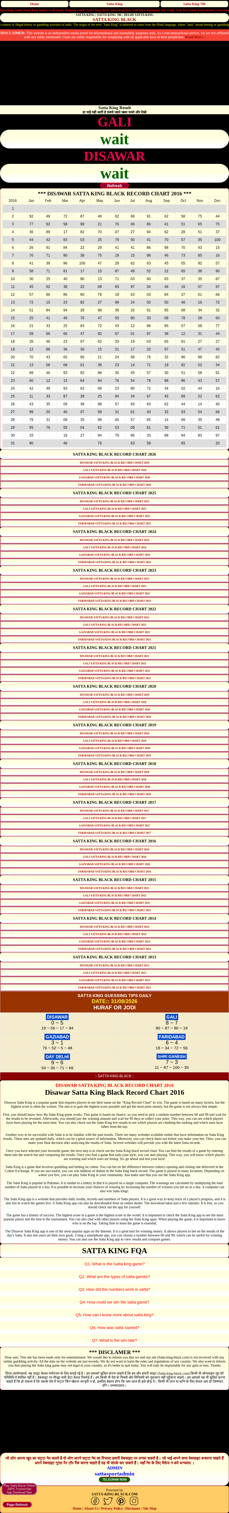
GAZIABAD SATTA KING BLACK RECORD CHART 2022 (114, 632)
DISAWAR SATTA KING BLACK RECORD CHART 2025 (114, 501)
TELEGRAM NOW (114, 1479)
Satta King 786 (194, 4)
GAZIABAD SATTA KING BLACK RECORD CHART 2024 (114, 554)
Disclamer (132, 1508)
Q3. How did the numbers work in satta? (114, 1289)
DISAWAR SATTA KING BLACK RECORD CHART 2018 (114, 772)
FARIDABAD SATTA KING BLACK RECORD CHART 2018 (114, 794)
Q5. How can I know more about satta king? (115, 1315)
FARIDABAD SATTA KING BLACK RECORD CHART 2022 (114, 639)
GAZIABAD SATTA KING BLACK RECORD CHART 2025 (114, 516)
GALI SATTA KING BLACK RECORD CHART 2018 (114, 779)
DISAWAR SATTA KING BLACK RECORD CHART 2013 (114, 965)
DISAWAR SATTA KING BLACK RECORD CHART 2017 (114, 810)
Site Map (150, 1508)
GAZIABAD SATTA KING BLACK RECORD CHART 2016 (114, 864)
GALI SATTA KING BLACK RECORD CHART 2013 (114, 972)
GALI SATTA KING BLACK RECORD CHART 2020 (114, 702)
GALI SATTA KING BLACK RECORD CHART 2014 (114, 934)
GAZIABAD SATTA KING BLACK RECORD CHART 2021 (114, 670)
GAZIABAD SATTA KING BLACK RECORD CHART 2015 (114, 902)
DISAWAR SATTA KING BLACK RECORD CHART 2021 (114, 656)
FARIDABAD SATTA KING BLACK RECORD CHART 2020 (114, 716)
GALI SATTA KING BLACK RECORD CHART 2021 (114, 663)
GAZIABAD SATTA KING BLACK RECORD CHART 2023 (114, 593)
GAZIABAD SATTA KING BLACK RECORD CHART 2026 (114, 477)
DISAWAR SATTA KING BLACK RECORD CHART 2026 (114, 462)
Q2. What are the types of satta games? (114, 1276)
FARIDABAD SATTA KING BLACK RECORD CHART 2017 (114, 833)
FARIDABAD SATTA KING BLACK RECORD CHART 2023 (114, 600)
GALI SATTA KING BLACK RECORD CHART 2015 (114, 895)
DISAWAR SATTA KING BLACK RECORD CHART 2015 (114, 888)
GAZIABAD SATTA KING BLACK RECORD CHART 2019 (114, 748)
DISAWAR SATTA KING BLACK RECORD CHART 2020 (114, 694)
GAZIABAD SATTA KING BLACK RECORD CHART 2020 (114, 709)
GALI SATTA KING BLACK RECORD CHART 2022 (114, 624)
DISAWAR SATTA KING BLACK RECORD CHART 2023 (114, 578)
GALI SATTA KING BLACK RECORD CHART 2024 (114, 547)
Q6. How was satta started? (114, 1327)
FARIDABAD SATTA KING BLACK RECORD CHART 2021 (114, 678)
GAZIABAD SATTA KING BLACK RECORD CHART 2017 (114, 825)
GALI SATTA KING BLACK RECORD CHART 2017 (114, 818)
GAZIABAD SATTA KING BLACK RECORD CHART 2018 (114, 786)
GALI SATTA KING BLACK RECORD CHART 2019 (114, 740)
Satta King (114, 4)
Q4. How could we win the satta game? (114, 1302)
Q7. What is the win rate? (114, 1340)
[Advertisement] (114, 74)
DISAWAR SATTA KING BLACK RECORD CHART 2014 (114, 926)
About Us (91, 1508)
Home (34, 4)
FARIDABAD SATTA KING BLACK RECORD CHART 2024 (114, 562)
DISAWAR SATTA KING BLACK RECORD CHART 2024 (114, 540)
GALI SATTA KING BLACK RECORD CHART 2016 (114, 856)
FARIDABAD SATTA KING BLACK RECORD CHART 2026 (114, 484)
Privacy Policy (112, 1508)
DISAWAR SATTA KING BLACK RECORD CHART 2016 (114, 849)
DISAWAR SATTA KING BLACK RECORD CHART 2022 (114, 617)
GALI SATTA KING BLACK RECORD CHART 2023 (114, 586)
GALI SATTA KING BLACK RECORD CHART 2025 (114, 508)
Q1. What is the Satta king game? (115, 1264)
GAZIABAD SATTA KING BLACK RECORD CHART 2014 (114, 941)
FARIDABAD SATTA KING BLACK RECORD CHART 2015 (114, 910)
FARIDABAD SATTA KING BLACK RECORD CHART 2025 (114, 523)
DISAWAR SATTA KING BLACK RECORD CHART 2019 (114, 733)
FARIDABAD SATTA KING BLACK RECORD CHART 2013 (114, 987)
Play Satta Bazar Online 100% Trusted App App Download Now (19, 1489)
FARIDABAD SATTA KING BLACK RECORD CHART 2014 (114, 949)
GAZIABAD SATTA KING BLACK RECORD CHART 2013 (114, 980)
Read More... (195, 37)
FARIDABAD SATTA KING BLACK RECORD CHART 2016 (114, 871)
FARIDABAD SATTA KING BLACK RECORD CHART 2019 (114, 755)
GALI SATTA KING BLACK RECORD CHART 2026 (114, 470)
